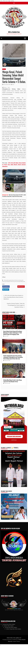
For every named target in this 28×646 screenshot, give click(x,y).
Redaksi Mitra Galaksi (9, 625)
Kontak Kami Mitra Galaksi (11, 627)
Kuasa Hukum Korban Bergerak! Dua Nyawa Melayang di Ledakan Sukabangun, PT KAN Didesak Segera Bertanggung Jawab (12, 332)
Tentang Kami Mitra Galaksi (8, 624)
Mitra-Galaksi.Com (14, 32)
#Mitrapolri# (22, 281)
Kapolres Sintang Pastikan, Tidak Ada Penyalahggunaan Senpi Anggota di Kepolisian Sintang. (15, 305)
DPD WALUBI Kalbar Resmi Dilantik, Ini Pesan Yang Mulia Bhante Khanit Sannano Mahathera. (14, 164)
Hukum (4, 69)
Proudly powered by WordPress (10, 639)
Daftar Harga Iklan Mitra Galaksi (13, 629)
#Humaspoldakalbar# (6, 281)
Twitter (14, 286)
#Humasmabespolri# (19, 280)
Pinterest (21, 286)
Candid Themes (16, 641)
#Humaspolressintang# (15, 281)
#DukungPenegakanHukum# (9, 280)
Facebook (6, 286)
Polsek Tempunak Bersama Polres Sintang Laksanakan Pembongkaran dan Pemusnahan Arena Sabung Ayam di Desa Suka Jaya (13, 357)
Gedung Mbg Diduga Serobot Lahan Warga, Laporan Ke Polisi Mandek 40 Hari (12, 380)
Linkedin (6, 289)
